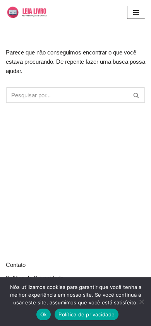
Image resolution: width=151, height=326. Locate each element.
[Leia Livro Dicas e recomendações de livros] (32, 12)
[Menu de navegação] (136, 12)
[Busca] (136, 95)
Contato (16, 264)
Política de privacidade (86, 314)
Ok (43, 314)
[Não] (141, 302)
